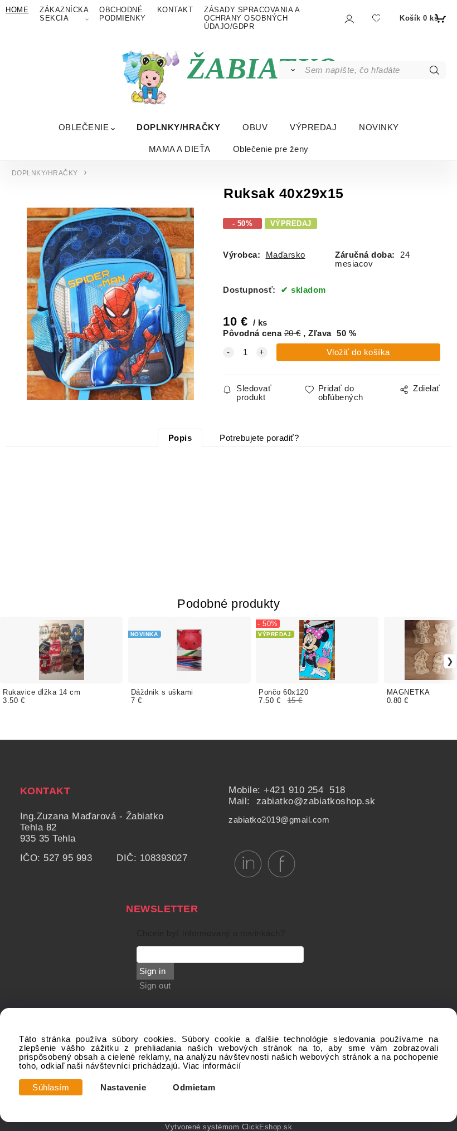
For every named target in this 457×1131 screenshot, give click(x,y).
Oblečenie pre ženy (271, 149)
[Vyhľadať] (291, 70)
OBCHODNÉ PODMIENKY (122, 14)
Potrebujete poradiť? (259, 438)
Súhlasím (50, 1087)
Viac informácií (212, 1065)
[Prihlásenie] (348, 19)
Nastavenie (123, 1087)
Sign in (152, 971)
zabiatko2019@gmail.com (279, 819)
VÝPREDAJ (313, 127)
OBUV (255, 127)
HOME (17, 10)
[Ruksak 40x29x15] (109, 304)
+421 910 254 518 (305, 790)
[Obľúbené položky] (376, 18)
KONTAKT (175, 10)
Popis (180, 438)
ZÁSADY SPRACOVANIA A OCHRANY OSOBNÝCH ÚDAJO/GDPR (251, 18)
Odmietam (194, 1087)
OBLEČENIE (84, 127)
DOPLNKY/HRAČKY (178, 127)
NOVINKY (379, 127)
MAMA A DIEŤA (180, 149)
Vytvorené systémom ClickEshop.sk (228, 1127)
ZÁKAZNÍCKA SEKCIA (64, 14)
